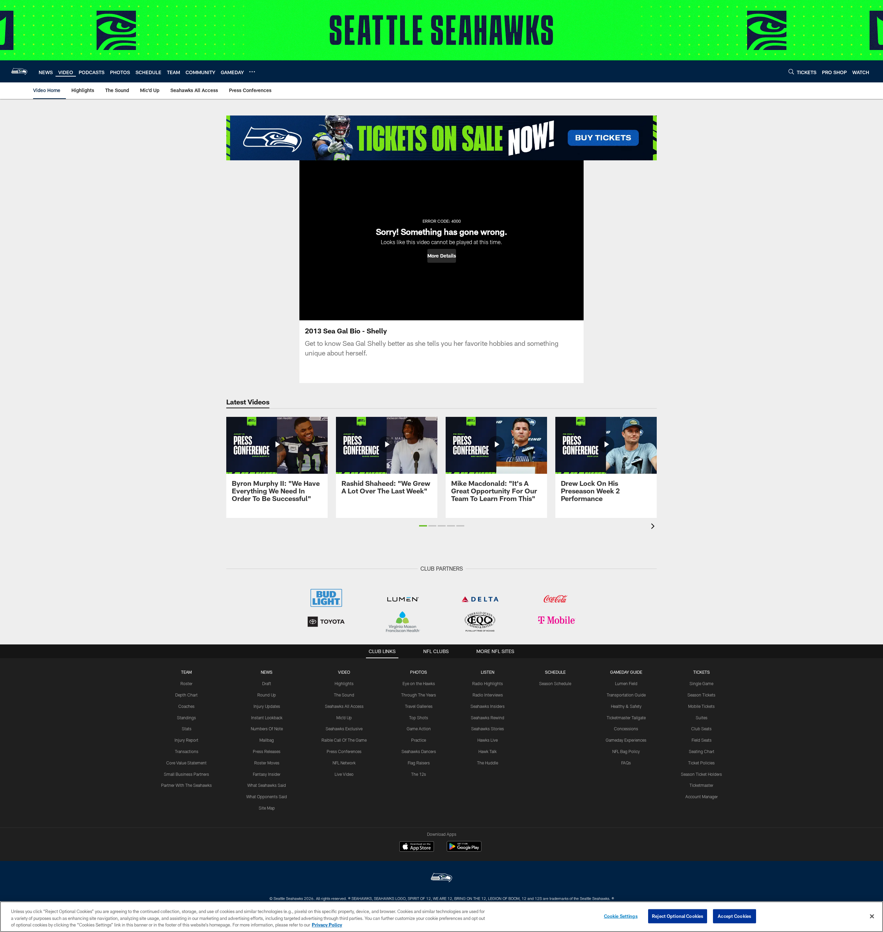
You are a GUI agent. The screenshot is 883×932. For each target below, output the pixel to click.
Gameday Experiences (626, 740)
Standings (186, 717)
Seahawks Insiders (487, 706)
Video (344, 672)
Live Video (344, 774)
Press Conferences (344, 751)
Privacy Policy (327, 925)
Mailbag (266, 740)
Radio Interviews (488, 694)
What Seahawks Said (266, 785)
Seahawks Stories (487, 728)
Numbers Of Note (267, 728)
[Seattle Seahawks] (441, 878)
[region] (441, 916)
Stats (186, 728)
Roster (186, 683)
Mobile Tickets (701, 706)
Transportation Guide (626, 694)
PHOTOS (418, 672)
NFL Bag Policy (626, 751)
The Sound (344, 694)
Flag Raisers (419, 762)
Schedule (555, 672)
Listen (487, 672)
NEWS (266, 672)
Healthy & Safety (626, 706)
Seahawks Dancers (418, 751)
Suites (701, 717)
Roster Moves (266, 762)
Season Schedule (555, 683)
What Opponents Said (266, 796)
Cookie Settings (621, 916)
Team (186, 672)
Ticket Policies (701, 762)
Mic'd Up (344, 717)
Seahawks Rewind (487, 717)
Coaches (186, 706)
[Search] (791, 71)
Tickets (701, 672)
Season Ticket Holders (701, 774)
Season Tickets (701, 694)
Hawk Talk (487, 751)
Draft (266, 683)
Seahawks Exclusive (344, 728)
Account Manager (701, 796)
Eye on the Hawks (419, 683)
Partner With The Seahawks (186, 785)
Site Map (267, 807)
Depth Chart (186, 694)
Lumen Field (626, 683)
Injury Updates (267, 706)
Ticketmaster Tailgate (626, 717)
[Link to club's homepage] (19, 71)
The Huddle (487, 762)
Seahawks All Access (344, 706)
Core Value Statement (186, 762)
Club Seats (701, 728)
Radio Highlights (487, 683)
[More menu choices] (252, 71)
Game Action (419, 728)
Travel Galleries (419, 706)
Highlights (344, 683)
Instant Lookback (266, 717)
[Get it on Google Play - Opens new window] (464, 849)
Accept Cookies (734, 916)
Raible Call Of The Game (344, 740)
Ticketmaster (701, 785)
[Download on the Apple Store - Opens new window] (416, 847)
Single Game (701, 683)
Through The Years (418, 694)
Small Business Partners (186, 774)
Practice (418, 740)
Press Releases (266, 751)
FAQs (626, 762)
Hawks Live (487, 740)
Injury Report (186, 740)
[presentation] (654, 527)
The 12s (418, 774)
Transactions (186, 751)
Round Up (266, 694)
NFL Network (344, 762)
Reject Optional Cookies (677, 916)
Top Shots (418, 717)
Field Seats (702, 740)
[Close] (872, 916)
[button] (441, 256)
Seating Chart (701, 751)
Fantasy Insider (266, 774)
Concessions (626, 728)
